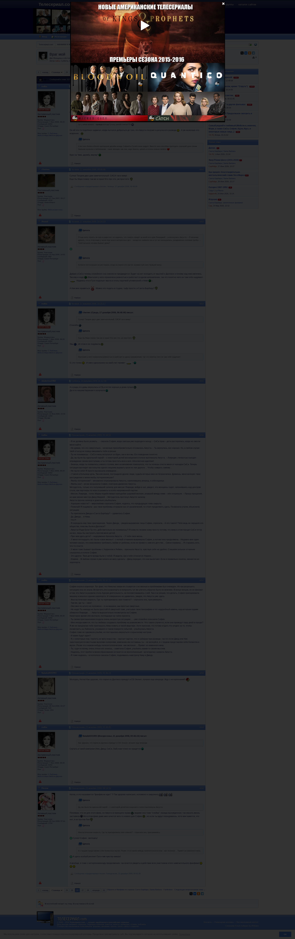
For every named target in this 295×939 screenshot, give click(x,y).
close (223, 3)
